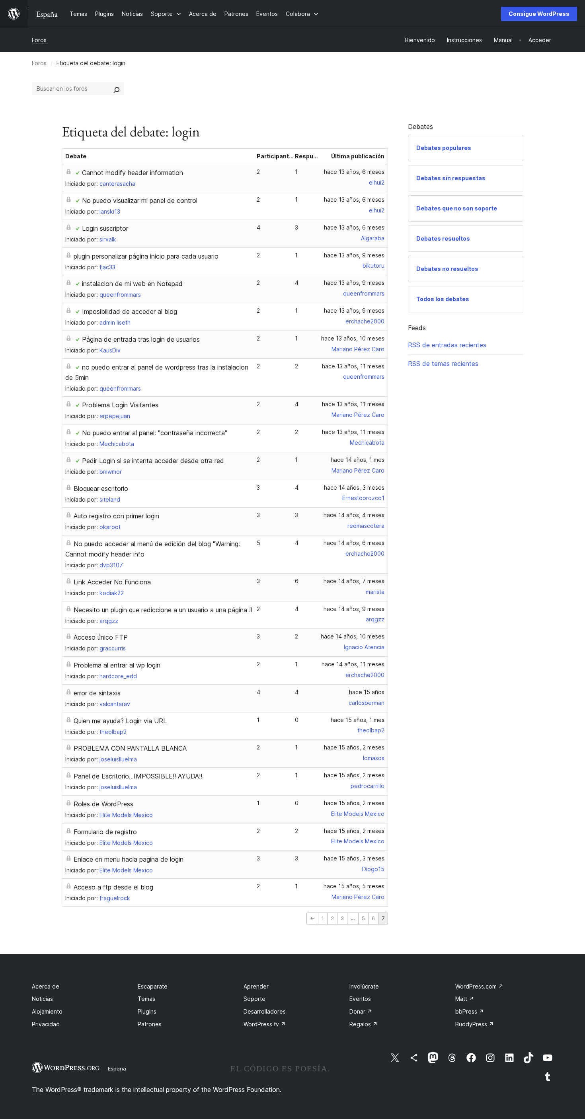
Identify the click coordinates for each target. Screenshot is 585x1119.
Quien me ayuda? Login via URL (120, 721)
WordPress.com (479, 986)
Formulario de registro (105, 832)
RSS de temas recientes (443, 364)
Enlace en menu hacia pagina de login (128, 859)
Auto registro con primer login (116, 516)
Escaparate (153, 986)
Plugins (147, 1011)
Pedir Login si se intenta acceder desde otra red (153, 461)
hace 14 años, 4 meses (354, 515)
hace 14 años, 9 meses (354, 608)
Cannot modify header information (132, 173)
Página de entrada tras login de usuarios (141, 339)
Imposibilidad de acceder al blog (129, 311)
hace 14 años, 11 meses (353, 664)
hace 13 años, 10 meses (352, 338)
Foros (39, 40)
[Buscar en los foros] (116, 88)
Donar (360, 1011)
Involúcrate (364, 986)
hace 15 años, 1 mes (357, 719)
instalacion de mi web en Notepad (132, 284)
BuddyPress (474, 1024)
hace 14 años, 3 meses (354, 487)
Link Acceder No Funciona (112, 582)
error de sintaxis (97, 693)
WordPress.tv (265, 1024)
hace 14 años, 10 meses (352, 636)
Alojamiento (47, 1011)
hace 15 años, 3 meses (354, 858)
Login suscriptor (105, 228)
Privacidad (46, 1024)
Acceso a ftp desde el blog (113, 887)
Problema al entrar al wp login (117, 665)
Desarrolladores (265, 1011)
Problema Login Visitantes (120, 405)
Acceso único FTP (101, 637)
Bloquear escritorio (101, 488)
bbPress (469, 1011)
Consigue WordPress (539, 13)
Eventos (360, 998)
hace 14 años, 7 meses (354, 581)
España (117, 1068)
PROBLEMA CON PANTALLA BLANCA (130, 748)
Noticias (42, 998)
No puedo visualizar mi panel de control (139, 200)
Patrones (150, 1024)
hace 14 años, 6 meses (354, 542)
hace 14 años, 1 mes (357, 459)
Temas (146, 998)
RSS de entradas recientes (447, 345)
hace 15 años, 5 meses (354, 886)
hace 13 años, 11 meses (353, 366)
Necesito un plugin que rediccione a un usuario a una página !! (163, 610)
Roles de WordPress (103, 804)
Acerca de (45, 986)
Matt (464, 998)
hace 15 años (366, 692)
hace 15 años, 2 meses (354, 747)
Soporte (254, 998)
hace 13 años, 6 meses (354, 171)
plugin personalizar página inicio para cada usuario (146, 256)
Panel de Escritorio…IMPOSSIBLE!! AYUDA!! (138, 776)
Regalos (363, 1024)
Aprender (256, 986)
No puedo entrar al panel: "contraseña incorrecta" (154, 433)
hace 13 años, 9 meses (354, 255)
